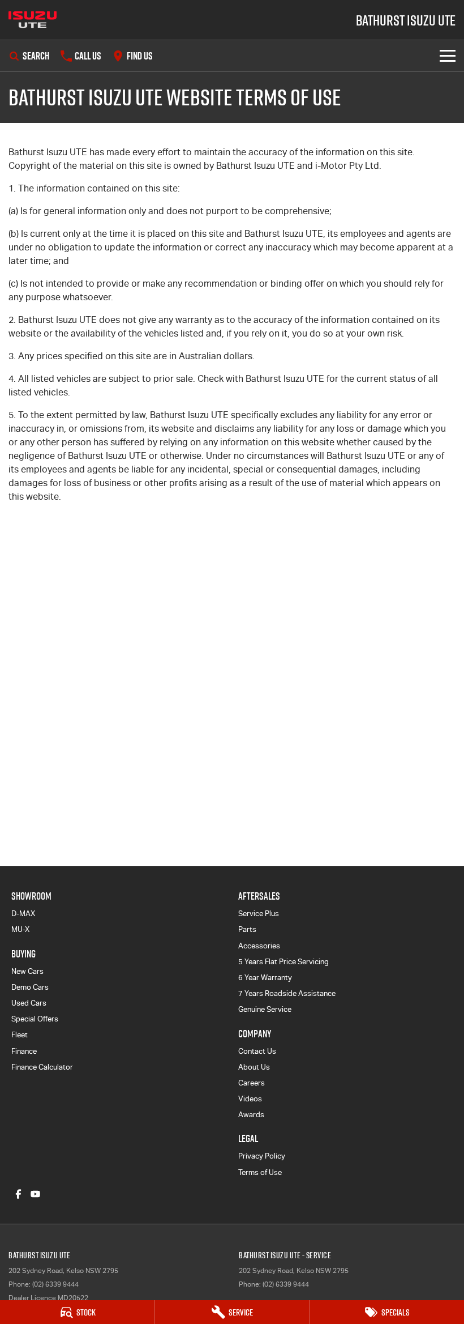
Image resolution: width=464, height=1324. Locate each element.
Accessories (259, 946)
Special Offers (34, 1019)
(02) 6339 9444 (55, 1284)
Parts (247, 929)
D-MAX (23, 913)
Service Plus (258, 913)
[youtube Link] (35, 1194)
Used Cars (28, 1003)
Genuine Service (264, 1009)
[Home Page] (32, 20)
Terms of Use (260, 1172)
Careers (251, 1083)
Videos (250, 1099)
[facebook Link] (18, 1194)
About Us (254, 1067)
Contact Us (257, 1051)
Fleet (19, 1035)
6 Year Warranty (265, 977)
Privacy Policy (261, 1156)
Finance (24, 1051)
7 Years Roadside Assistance (287, 993)
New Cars (27, 971)
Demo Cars (30, 987)
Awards (251, 1114)
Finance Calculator (42, 1067)
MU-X (20, 929)
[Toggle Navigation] (448, 55)
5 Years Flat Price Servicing (283, 961)
